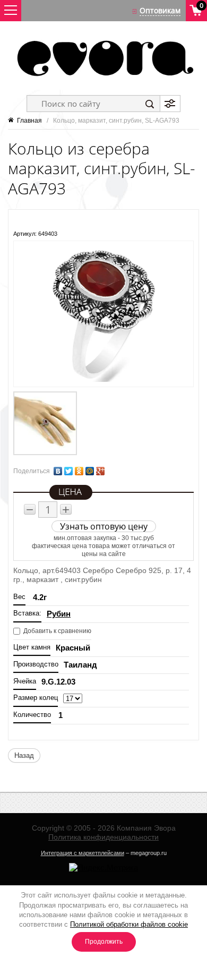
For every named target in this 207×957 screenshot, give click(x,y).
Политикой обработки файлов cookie (129, 924)
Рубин (59, 613)
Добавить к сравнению (56, 631)
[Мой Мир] (89, 471)
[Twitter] (68, 471)
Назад (24, 755)
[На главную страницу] (103, 58)
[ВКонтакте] (58, 471)
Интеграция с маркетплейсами (82, 853)
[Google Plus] (100, 471)
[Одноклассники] (79, 471)
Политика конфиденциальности (103, 837)
